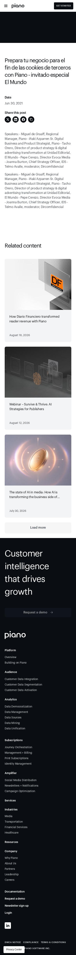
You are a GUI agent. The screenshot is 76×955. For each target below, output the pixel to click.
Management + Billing (18, 753)
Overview (10, 657)
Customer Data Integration (21, 679)
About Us (10, 863)
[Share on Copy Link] (31, 119)
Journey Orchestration (18, 747)
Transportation (14, 821)
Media (8, 816)
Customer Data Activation (21, 690)
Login (8, 913)
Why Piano (11, 858)
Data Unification (15, 728)
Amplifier (11, 773)
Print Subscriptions (16, 758)
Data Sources (13, 717)
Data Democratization (18, 706)
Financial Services (16, 827)
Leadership (12, 874)
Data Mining (12, 723)
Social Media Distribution (20, 780)
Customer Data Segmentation (23, 684)
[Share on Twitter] (8, 119)
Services (10, 800)
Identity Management (18, 763)
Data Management (16, 712)
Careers (9, 880)
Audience (11, 672)
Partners (10, 869)
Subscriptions (14, 740)
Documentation (15, 891)
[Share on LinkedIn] (15, 119)
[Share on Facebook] (23, 119)
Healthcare (11, 832)
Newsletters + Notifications (21, 785)
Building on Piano (16, 662)
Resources (11, 842)
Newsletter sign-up (17, 905)
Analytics (11, 699)
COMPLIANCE (31, 942)
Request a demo (15, 898)
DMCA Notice (13, 942)
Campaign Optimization (20, 791)
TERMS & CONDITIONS (53, 942)
